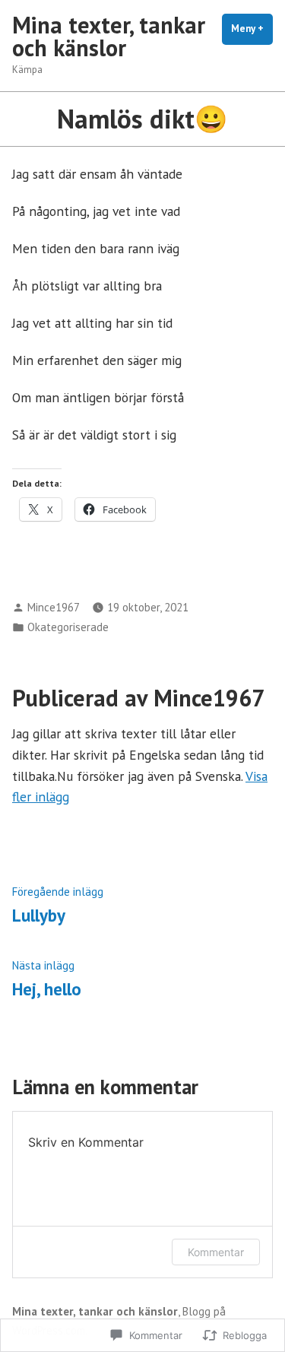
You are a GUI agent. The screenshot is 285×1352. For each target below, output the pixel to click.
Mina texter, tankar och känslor (108, 36)
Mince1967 (53, 607)
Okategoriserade (68, 627)
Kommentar (216, 1252)
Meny (252, 28)
